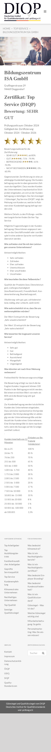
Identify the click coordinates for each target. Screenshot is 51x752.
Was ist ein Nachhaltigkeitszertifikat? (35, 567)
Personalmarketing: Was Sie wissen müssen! (36, 631)
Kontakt (8, 651)
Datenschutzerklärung (13, 663)
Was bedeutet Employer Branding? (36, 577)
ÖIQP (7, 669)
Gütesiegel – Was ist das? (36, 607)
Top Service (9, 576)
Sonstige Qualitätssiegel (11, 611)
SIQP (6, 678)
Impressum (9, 656)
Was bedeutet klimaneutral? (34, 547)
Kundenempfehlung (11, 583)
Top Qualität (10, 605)
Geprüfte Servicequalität (11, 570)
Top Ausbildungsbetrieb (11, 553)
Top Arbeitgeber (11, 545)
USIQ (6, 673)
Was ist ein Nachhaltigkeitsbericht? (35, 556)
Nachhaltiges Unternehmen (10, 599)
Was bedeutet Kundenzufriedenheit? (36, 586)
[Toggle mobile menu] (45, 11)
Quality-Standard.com (10, 684)
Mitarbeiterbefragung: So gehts (36, 622)
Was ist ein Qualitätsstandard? (34, 597)
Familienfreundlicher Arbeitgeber (12, 563)
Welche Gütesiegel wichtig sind (36, 615)
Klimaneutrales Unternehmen (11, 591)
